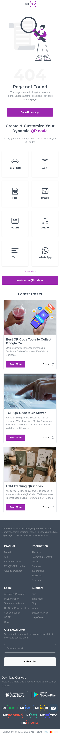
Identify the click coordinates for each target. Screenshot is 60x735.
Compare (36, 566)
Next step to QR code (29, 280)
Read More (16, 364)
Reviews (36, 580)
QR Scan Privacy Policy (16, 608)
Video (35, 608)
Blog (34, 603)
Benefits (8, 552)
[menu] (6, 4)
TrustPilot (37, 575)
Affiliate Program (12, 561)
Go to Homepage (30, 112)
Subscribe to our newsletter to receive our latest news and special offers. (28, 636)
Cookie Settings (12, 612)
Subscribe (30, 661)
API (6, 557)
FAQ (34, 594)
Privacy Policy (11, 599)
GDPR (7, 617)
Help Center (38, 617)
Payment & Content (42, 557)
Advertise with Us (13, 571)
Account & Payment (14, 594)
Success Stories (40, 612)
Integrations (38, 571)
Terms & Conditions (14, 603)
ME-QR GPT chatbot (14, 566)
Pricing (35, 561)
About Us (36, 552)
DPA (6, 622)
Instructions (38, 599)
